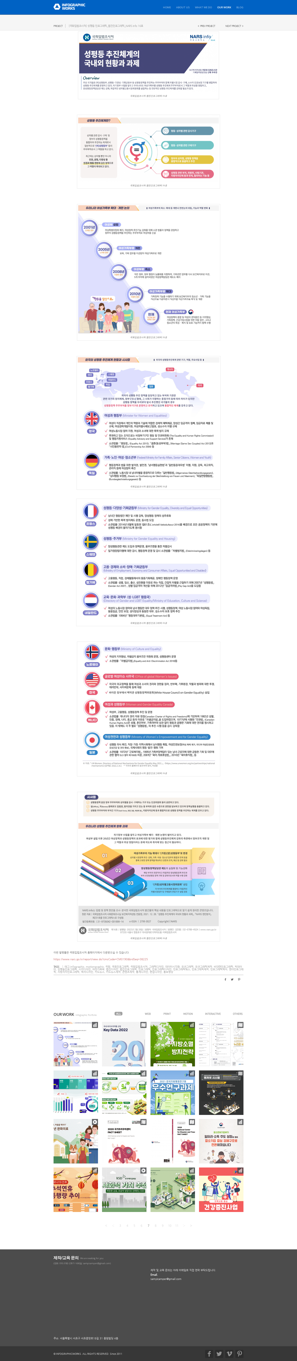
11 (176, 1225)
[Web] (148, 1013)
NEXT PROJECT (233, 25)
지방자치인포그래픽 (68, 971)
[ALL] (118, 1013)
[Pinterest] (239, 1354)
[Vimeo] (229, 1354)
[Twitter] (219, 1354)
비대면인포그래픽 (223, 966)
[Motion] (188, 1013)
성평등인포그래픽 (67, 969)
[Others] (237, 1013)
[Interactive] (212, 1013)
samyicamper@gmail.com (166, 1278)
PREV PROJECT (207, 25)
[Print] (167, 1013)
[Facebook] (209, 1354)
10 (169, 1225)
